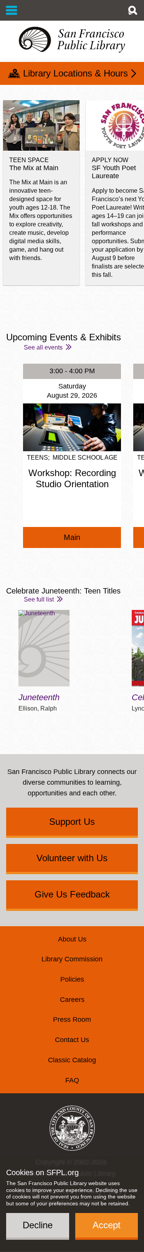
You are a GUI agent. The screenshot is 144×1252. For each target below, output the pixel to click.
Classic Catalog (72, 1060)
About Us (72, 939)
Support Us (72, 821)
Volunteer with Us (72, 858)
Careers (72, 999)
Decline (38, 1225)
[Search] (132, 10)
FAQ (72, 1080)
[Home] (72, 40)
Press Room (72, 1019)
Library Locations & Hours (75, 73)
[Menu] (11, 10)
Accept (107, 1225)
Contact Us (72, 1040)
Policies (72, 979)
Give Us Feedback (72, 894)
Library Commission (72, 959)
